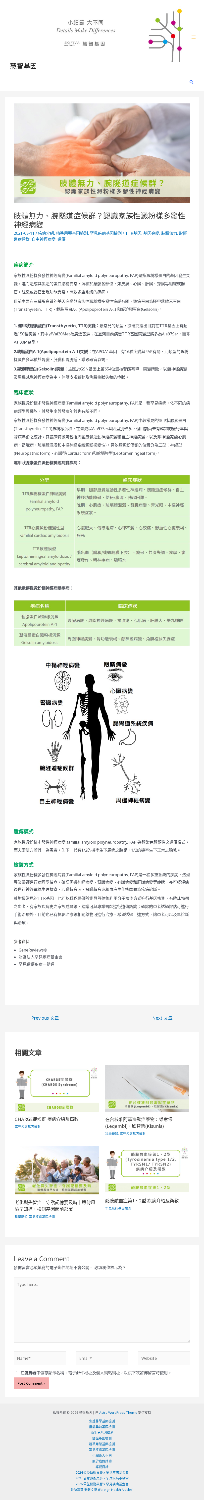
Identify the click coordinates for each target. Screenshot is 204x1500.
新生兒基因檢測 (102, 1432)
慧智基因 (23, 66)
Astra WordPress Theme (118, 1412)
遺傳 (61, 239)
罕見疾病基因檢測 (106, 233)
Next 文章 (165, 1018)
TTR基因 (133, 233)
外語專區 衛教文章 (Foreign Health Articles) (102, 1489)
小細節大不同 (102, 1455)
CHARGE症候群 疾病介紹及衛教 (47, 1119)
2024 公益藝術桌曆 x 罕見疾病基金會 (102, 1472)
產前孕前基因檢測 (102, 1426)
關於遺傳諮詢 (102, 1461)
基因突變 (151, 233)
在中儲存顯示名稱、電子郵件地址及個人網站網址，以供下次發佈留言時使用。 (96, 1372)
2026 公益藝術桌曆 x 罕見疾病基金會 (102, 1484)
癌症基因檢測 (102, 1438)
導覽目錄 (102, 1466)
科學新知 (111, 1133)
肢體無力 (169, 233)
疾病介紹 (46, 233)
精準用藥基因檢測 (72, 233)
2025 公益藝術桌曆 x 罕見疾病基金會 (102, 1478)
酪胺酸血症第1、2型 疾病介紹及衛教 (142, 1201)
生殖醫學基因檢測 (102, 1421)
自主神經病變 (43, 239)
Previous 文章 (42, 1018)
